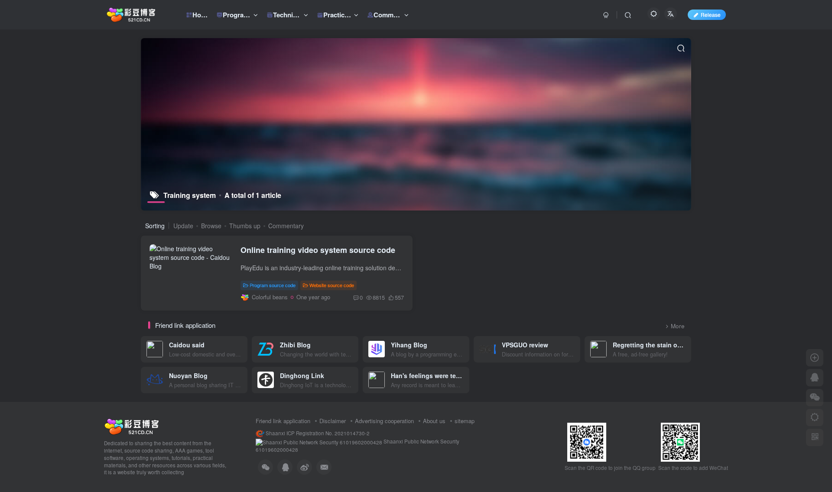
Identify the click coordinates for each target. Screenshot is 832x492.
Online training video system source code (317, 250)
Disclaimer (332, 421)
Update (183, 225)
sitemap (464, 421)
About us (434, 421)
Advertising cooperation (384, 421)
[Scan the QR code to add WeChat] (814, 397)
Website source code (331, 285)
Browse (211, 225)
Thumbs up (244, 225)
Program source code (273, 285)
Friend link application (283, 421)
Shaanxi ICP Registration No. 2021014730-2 (317, 433)
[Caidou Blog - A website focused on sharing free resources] (131, 426)
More (678, 326)
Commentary (286, 225)
